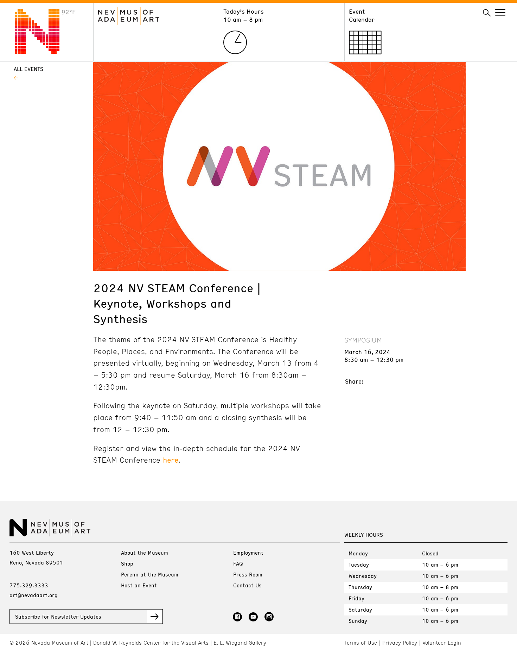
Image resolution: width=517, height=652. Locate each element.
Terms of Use (360, 642)
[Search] (487, 13)
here (170, 460)
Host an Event (139, 585)
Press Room (247, 574)
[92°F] (42, 52)
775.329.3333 (28, 585)
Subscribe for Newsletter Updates (58, 616)
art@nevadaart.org (33, 595)
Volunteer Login (441, 642)
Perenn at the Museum (149, 574)
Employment (248, 552)
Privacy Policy (399, 642)
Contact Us (247, 585)
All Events (28, 68)
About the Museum (144, 552)
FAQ (238, 563)
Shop (127, 563)
